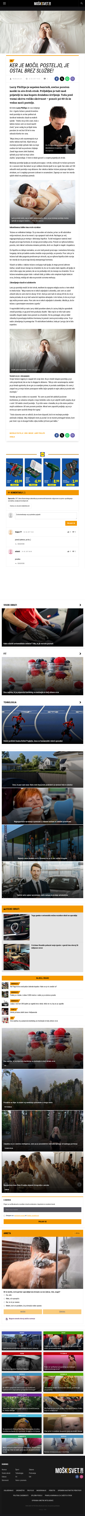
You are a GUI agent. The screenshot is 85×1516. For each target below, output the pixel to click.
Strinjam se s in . (22, 1215)
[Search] (81, 3)
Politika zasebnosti (20, 1495)
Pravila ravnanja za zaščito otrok (58, 1495)
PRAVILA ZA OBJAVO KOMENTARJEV (20, 506)
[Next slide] (76, 470)
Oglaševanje (8, 1490)
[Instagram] (81, 1476)
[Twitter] (62, 79)
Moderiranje (41, 1490)
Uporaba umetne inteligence (42, 1500)
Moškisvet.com (17, 79)
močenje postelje (16, 433)
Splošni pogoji (36, 1495)
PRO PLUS (30, 1490)
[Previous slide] (8, 470)
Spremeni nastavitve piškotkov (69, 1490)
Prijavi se (71, 523)
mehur (30, 433)
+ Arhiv (77, 1233)
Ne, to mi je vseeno (12, 1302)
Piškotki (52, 1490)
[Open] (10, 3)
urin (26, 433)
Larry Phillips (39, 433)
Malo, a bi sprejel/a (12, 1299)
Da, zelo (9, 1295)
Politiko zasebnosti (33, 1215)
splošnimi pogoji (19, 1215)
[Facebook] (56, 79)
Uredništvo (20, 1490)
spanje (12, 437)
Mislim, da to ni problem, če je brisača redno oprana (24, 1306)
